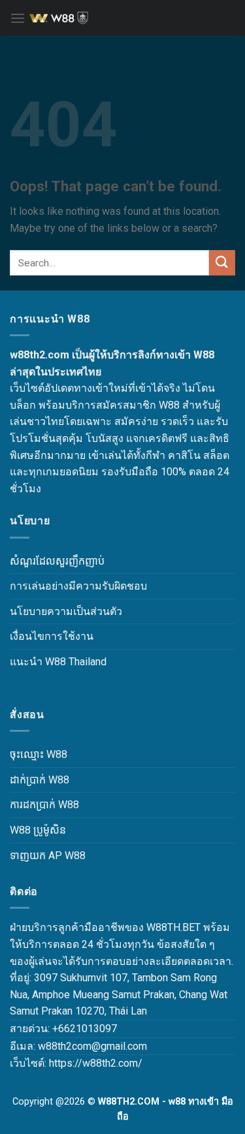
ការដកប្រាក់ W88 (44, 804)
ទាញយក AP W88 (48, 855)
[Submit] (222, 263)
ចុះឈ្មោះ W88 (38, 754)
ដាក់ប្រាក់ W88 (39, 780)
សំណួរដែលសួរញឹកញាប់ (57, 561)
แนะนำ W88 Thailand (58, 661)
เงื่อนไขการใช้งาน (51, 636)
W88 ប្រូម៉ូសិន (38, 830)
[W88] (126, 18)
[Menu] (17, 18)
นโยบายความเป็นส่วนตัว (66, 611)
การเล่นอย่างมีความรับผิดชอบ (78, 586)
